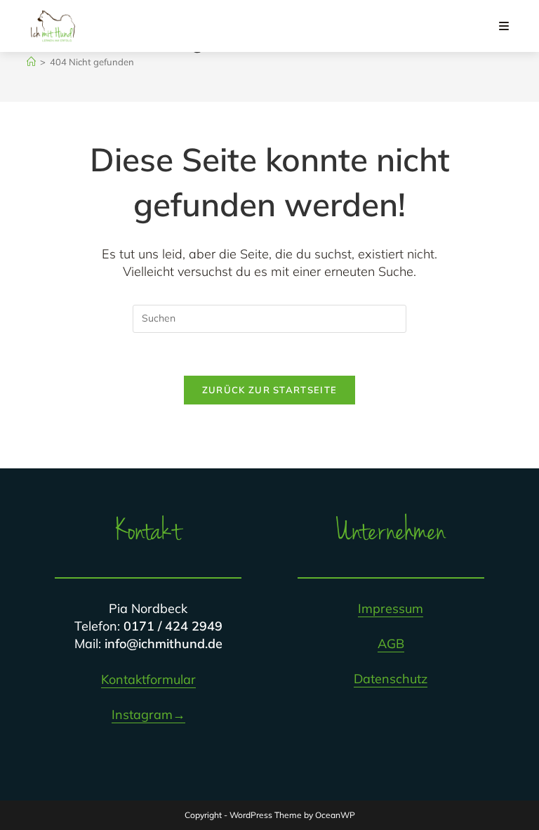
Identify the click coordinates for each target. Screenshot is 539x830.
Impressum (390, 608)
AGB (391, 643)
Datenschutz (390, 679)
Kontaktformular (148, 679)
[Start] (31, 61)
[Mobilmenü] (504, 26)
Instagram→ (148, 714)
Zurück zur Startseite (269, 389)
